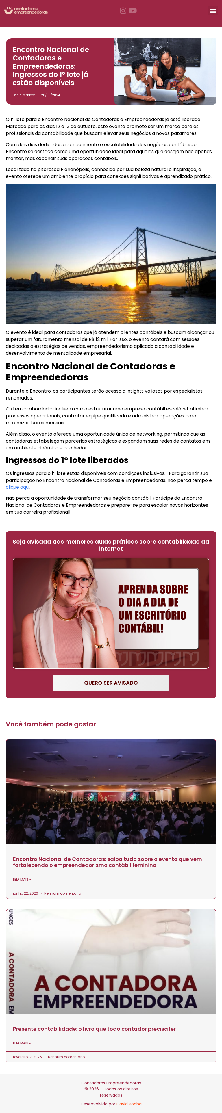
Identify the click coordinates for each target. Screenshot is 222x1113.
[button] (213, 10)
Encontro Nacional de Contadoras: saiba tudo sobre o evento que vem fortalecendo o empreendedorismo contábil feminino (107, 862)
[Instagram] (123, 10)
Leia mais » (22, 879)
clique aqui (17, 487)
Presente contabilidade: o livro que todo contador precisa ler (94, 1028)
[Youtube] (132, 10)
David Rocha (129, 1104)
